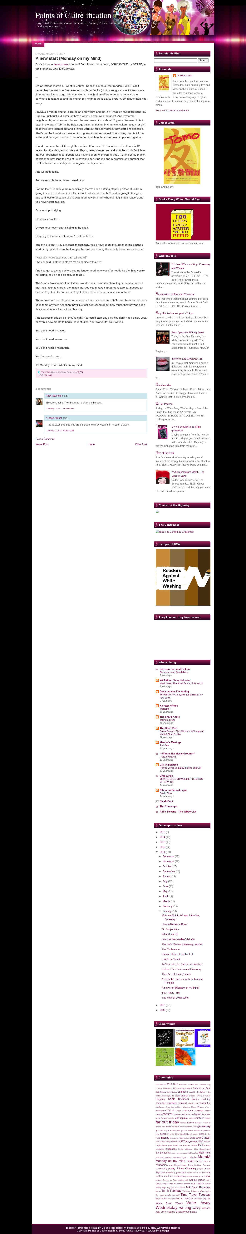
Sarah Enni (166, 801)
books (195, 1099)
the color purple (163, 1195)
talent (182, 1187)
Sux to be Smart (171, 959)
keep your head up (172, 1145)
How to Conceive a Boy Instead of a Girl (180, 768)
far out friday (167, 1122)
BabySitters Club (163, 1092)
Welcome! (165, 709)
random (202, 1173)
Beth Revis (161, 1096)
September (169, 871)
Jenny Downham (172, 1142)
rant (208, 1172)
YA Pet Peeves (164, 404)
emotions (199, 1118)
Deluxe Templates (112, 1227)
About (51, 43)
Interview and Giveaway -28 (186, 358)
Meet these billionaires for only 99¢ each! (181, 683)
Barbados (183, 1092)
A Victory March (168, 756)
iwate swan (195, 1137)
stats (171, 1184)
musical (207, 1161)
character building (173, 1107)
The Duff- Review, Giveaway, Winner (182, 944)
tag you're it (173, 1187)
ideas (201, 1134)
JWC (200, 1141)
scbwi (207, 1176)
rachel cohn (192, 1173)
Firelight (198, 1123)
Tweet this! (46, 371)
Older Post (141, 444)
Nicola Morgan (180, 1165)
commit (159, 1114)
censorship (204, 1103)
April (166, 896)
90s (185, 1084)
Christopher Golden (192, 1110)
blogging (160, 1099)
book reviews (178, 1099)
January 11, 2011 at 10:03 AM (60, 430)
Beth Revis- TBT (171, 992)
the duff (176, 1195)
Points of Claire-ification (73, 15)
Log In (125, 43)
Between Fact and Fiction (175, 669)
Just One (164, 745)
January (167, 911)
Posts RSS (67, 43)
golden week (187, 1130)
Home (38, 43)
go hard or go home (165, 1130)
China (178, 1111)
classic (207, 1111)
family (207, 1118)
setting (181, 1180)
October (167, 866)
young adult (190, 1211)
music (199, 1161)
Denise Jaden (167, 1118)
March (166, 901)
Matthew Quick (180, 1157)
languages (171, 1149)
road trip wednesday (175, 1176)
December (169, 856)
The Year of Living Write (175, 997)
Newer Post (42, 444)
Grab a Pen (166, 775)
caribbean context (177, 1103)
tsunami (171, 1199)
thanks (207, 1191)
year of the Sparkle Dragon (170, 1211)
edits (191, 1118)
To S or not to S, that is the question (182, 964)
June (166, 886)
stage (165, 1184)
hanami (197, 1130)
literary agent (163, 1152)
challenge (160, 1107)
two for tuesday (184, 1198)
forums (175, 1127)
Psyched (160, 1172)
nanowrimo (162, 1164)
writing (185, 1207)
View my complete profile (172, 110)
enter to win (61, 64)
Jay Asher (160, 1142)
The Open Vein (168, 728)
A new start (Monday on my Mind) (68, 58)
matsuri (168, 1157)
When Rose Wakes (169, 1203)
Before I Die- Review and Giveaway (181, 969)
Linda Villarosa (185, 1149)
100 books (160, 1084)
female (183, 1123)
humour (194, 1134)
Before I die (204, 1092)
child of (169, 1110)
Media (192, 1157)
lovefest (194, 1153)
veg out (206, 1199)
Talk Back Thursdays (198, 1187)
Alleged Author (54, 418)
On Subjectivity (170, 929)
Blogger (164, 1230)
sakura (189, 1176)
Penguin (206, 1165)
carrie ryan (193, 1103)
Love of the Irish (165, 453)
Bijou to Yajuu (173, 1096)
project (200, 1169)
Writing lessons (201, 1208)
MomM (48, 375)
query (178, 1173)
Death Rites (166, 793)
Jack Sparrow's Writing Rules (187, 332)
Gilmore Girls (191, 1127)
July (165, 881)
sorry (208, 1180)
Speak (158, 1184)
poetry (171, 1168)
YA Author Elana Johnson (175, 680)
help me (171, 1134)
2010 (163, 1005)
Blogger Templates (148, 43)
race (184, 1172)
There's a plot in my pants (176, 974)
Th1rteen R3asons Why (193, 1191)
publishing (170, 1173)
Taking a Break (167, 720)
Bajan (174, 1092)
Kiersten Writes (169, 705)
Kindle (201, 1145)
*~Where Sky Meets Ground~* (177, 753)
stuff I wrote (197, 1183)
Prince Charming (186, 1168)
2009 (163, 1010)
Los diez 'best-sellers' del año (178, 939)
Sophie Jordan (197, 1180)
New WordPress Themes (165, 1227)
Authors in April (201, 1088)
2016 (163, 832)
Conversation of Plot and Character (175, 294)
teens (158, 1191)
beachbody (194, 1092)
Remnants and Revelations (174, 672)
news (171, 1165)
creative (176, 1114)
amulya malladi (185, 1088)
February (168, 906)
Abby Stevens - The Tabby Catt (178, 811)
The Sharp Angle (170, 716)
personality (161, 1168)
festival (190, 1122)
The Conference (171, 949)
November (169, 861)
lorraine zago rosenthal (180, 1153)
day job (197, 1114)
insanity (165, 1137)
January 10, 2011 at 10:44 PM (60, 408)
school (158, 1180)
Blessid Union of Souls (199, 1096)
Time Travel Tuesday (195, 1194)
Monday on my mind (170, 1161)
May (165, 891)
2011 (163, 852)
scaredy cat (198, 1176)
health (163, 1134)
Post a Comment (45, 439)
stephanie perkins (182, 1184)
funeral (181, 1127)
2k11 (175, 1084)
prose (207, 1168)
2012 (163, 847)
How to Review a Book (174, 924)
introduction (184, 1138)
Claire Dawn (184, 76)
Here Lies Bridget (183, 1134)
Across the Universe (197, 1084)
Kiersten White (190, 1145)
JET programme (189, 1141)
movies (190, 1161)
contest (167, 1114)
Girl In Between (169, 764)
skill (186, 1180)
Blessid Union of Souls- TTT (177, 954)
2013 (163, 842)
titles (158, 1199)
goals (177, 1130)
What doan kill (170, 934)
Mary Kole (204, 1152)
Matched (159, 1157)
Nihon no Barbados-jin (173, 790)
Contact (110, 43)
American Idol (169, 1088)
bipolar (184, 1095)
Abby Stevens (54, 395)
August (167, 876)
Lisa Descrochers (202, 1149)
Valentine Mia (163, 385)
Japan (206, 1137)
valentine (198, 1199)
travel (164, 1198)
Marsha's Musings (170, 742)
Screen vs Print (170, 1180)
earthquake (181, 1118)
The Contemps (168, 806)
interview (174, 1138)
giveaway (203, 1126)
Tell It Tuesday (171, 1190)
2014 (163, 837)
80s (180, 1084)
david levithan (186, 1114)
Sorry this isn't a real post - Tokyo (174, 313)
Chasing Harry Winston (193, 1107)
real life (160, 1176)
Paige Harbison (195, 1165)
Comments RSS (89, 43)
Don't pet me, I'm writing (174, 691)
